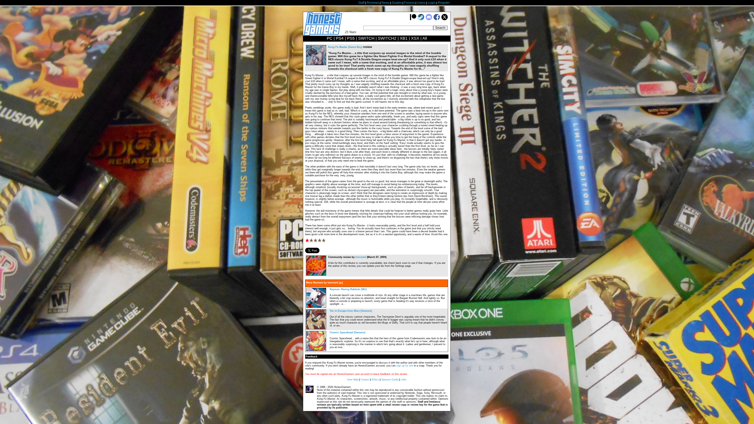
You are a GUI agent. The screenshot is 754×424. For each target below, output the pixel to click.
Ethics (375, 379)
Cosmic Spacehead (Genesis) (347, 332)
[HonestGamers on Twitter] (444, 19)
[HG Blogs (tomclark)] (316, 274)
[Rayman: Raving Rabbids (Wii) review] (316, 306)
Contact (365, 379)
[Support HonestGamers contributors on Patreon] (413, 19)
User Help (352, 379)
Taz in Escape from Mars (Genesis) (351, 310)
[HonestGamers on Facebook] (437, 19)
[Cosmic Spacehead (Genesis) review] (316, 350)
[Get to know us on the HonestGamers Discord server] (429, 19)
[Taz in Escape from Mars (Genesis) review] (316, 328)
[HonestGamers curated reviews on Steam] (421, 19)
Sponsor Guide (389, 379)
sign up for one (404, 365)
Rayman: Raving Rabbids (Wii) (348, 289)
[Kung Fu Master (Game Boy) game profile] (316, 64)
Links (404, 379)
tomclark (360, 257)
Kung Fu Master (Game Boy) (345, 47)
